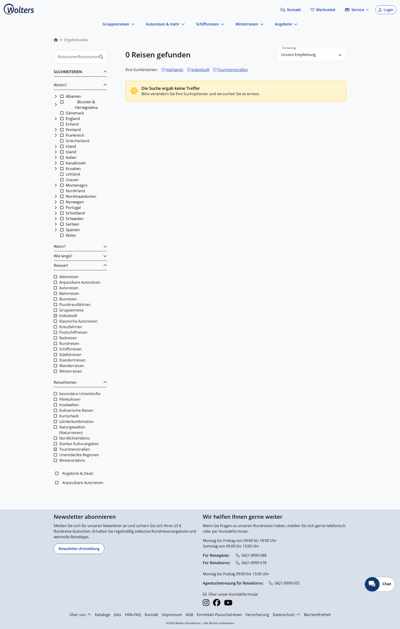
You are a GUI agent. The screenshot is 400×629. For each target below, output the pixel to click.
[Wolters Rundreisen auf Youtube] (228, 602)
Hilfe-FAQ (133, 614)
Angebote (283, 24)
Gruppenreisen (116, 24)
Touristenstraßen (232, 69)
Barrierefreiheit (317, 614)
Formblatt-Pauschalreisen (219, 614)
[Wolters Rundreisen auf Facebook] (216, 602)
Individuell (200, 69)
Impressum (172, 614)
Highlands (174, 69)
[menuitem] (56, 40)
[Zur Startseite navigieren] (19, 9)
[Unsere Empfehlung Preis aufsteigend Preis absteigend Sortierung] (311, 54)
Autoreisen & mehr (162, 24)
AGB (189, 614)
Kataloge (102, 614)
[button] (291, 9)
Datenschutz (284, 614)
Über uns (77, 614)
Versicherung (257, 614)
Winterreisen (246, 24)
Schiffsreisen (207, 24)
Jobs (117, 614)
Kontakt (151, 614)
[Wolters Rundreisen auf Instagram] (206, 602)
